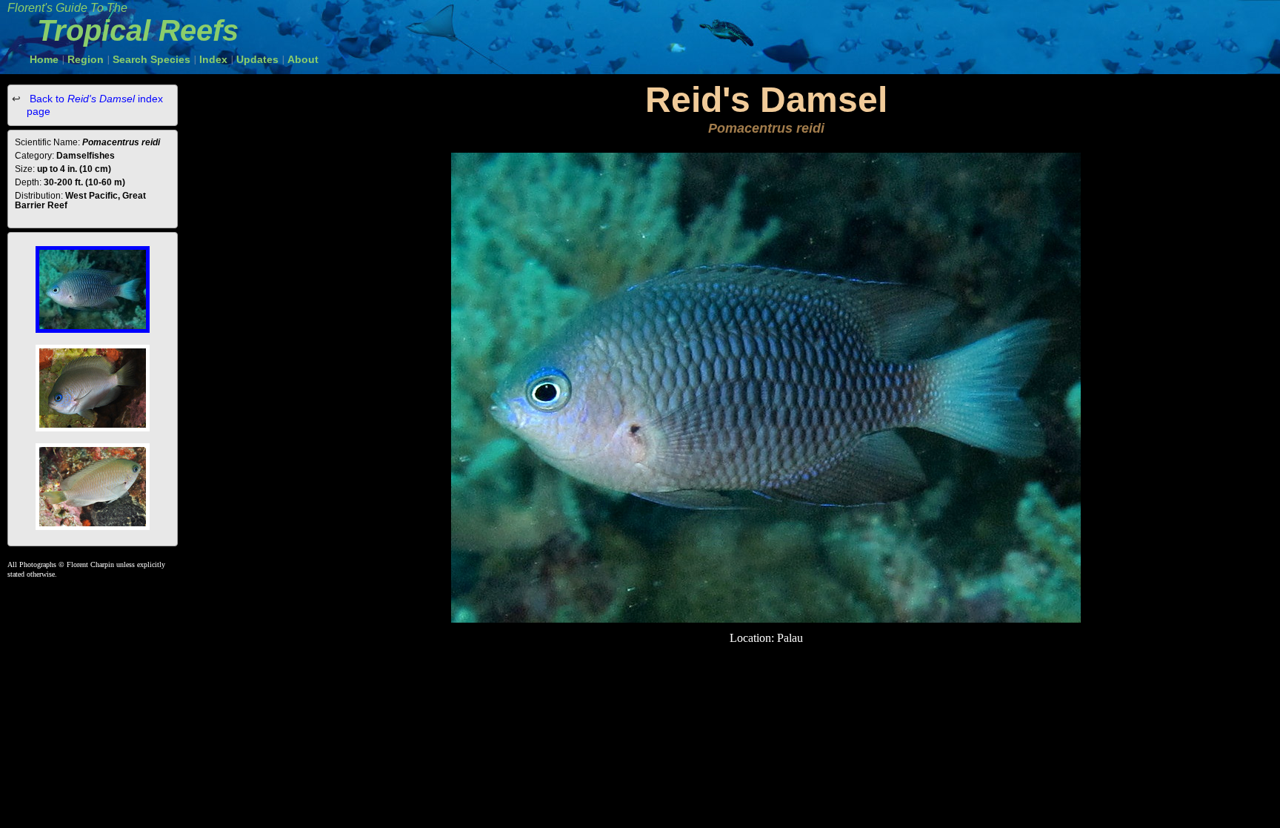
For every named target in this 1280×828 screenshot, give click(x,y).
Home (44, 59)
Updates (257, 59)
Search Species (151, 59)
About (303, 59)
